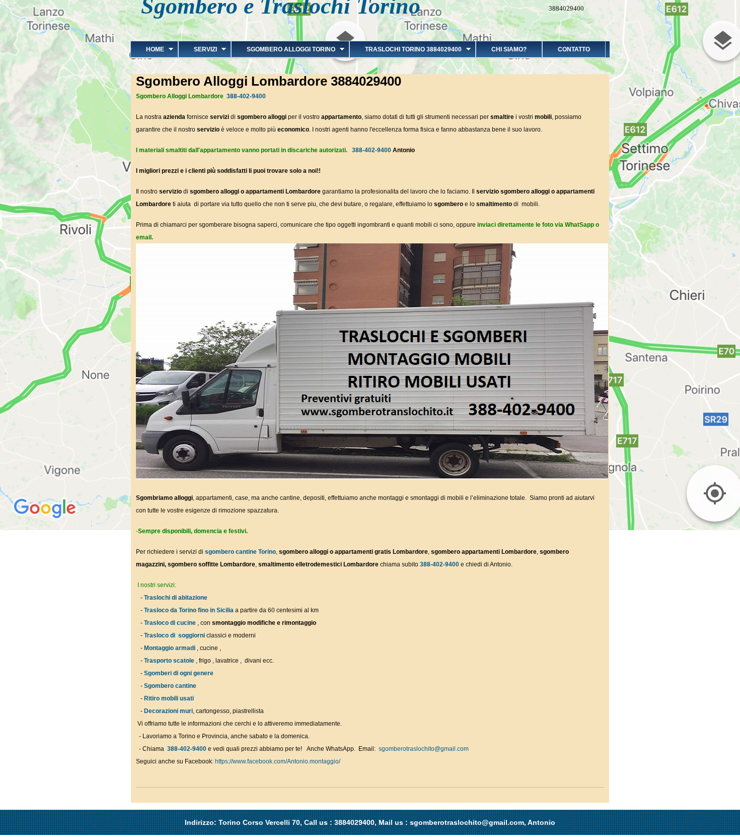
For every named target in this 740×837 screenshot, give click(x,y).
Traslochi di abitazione (176, 597)
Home (147, 49)
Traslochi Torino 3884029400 (405, 49)
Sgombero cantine (170, 685)
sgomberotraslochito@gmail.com (424, 748)
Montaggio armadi (169, 648)
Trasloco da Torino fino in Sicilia (189, 610)
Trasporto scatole (169, 660)
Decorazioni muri (168, 711)
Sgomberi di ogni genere (178, 673)
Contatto (574, 49)
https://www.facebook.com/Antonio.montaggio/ (277, 761)
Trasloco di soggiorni (174, 635)
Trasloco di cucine (170, 622)
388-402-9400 (246, 96)
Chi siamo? (509, 49)
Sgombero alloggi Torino (283, 49)
